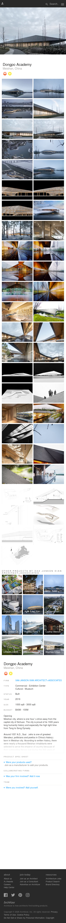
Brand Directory (53, 884)
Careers (7, 884)
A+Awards (8, 881)
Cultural (19, 688)
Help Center (9, 887)
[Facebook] (6, 896)
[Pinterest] (20, 896)
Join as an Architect (29, 878)
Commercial (21, 685)
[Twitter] (13, 896)
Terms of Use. (10, 914)
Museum (29, 688)
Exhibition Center (37, 685)
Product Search (53, 881)
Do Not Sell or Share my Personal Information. (24, 917)
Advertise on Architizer (30, 884)
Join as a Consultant (29, 881)
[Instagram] (27, 896)
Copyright (50, 917)
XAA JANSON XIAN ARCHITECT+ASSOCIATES (38, 680)
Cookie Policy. (23, 914)
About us (8, 878)
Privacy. (54, 911)
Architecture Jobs (53, 878)
